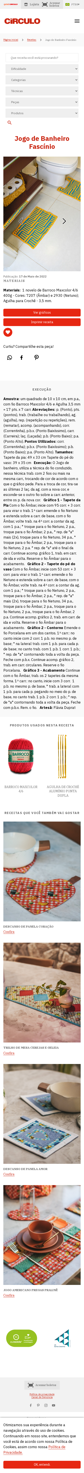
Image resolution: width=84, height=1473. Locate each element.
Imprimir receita (42, 322)
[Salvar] (7, 332)
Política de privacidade (42, 1394)
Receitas (31, 40)
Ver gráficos (42, 313)
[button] (21, 220)
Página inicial (10, 40)
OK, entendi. (42, 1465)
